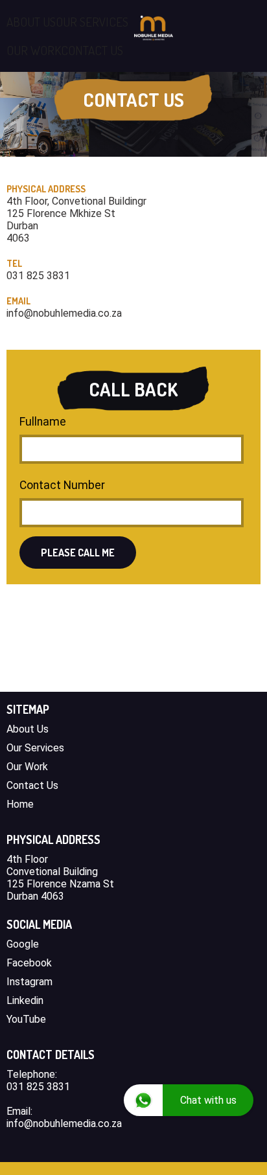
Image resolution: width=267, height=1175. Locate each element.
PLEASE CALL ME (78, 552)
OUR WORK (33, 50)
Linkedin (24, 1000)
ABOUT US (31, 22)
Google (22, 944)
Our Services (35, 748)
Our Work (27, 766)
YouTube (26, 1019)
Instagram (29, 981)
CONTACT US (92, 50)
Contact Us (32, 785)
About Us (27, 729)
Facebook (29, 963)
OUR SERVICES (92, 22)
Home (20, 804)
